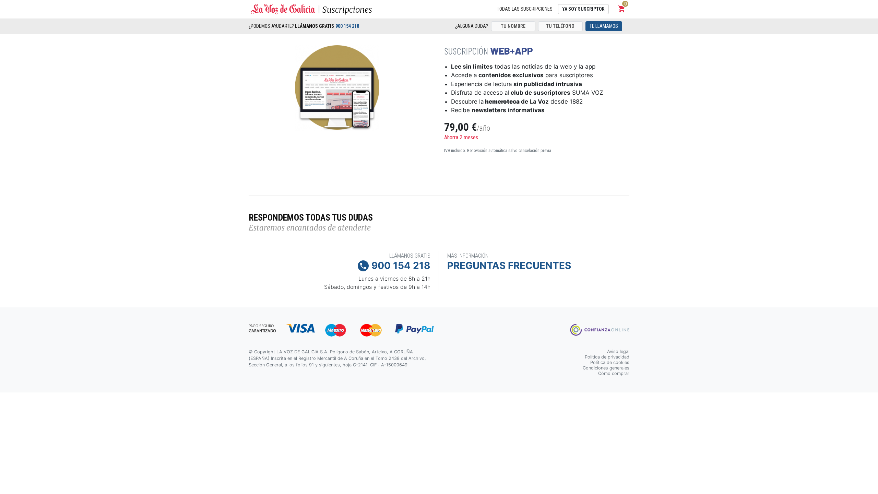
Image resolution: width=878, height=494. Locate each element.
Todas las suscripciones (525, 9)
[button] (621, 9)
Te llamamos (604, 26)
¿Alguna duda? (471, 26)
